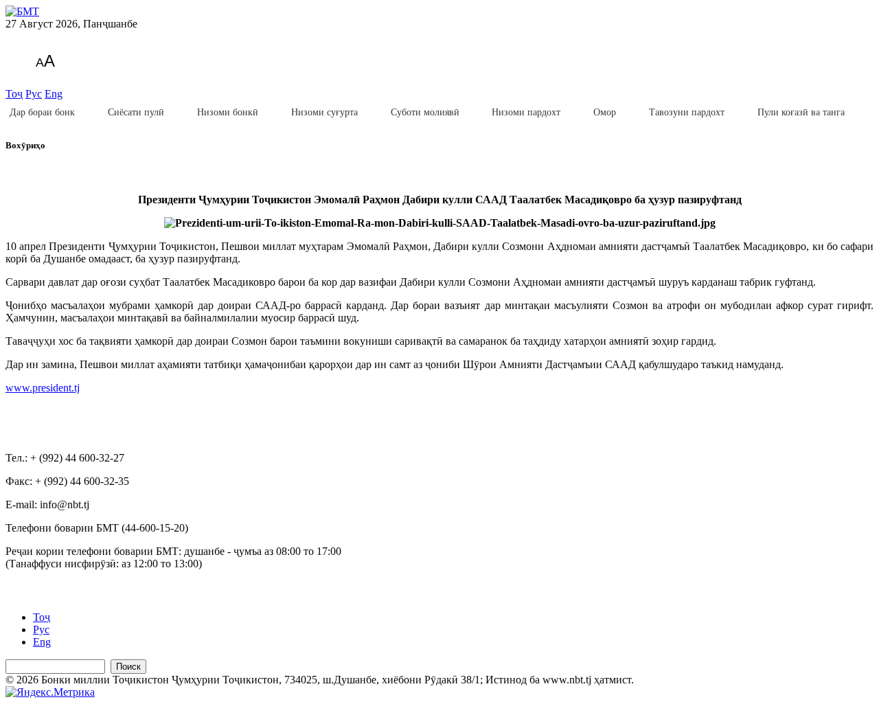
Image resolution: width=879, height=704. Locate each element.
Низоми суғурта (324, 112)
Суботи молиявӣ (425, 112)
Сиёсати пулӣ (136, 112)
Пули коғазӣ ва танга (801, 112)
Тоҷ (14, 94)
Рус (33, 94)
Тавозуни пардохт (686, 112)
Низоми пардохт (526, 112)
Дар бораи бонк (42, 112)
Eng (53, 94)
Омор (604, 112)
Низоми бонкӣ (227, 112)
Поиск (128, 666)
